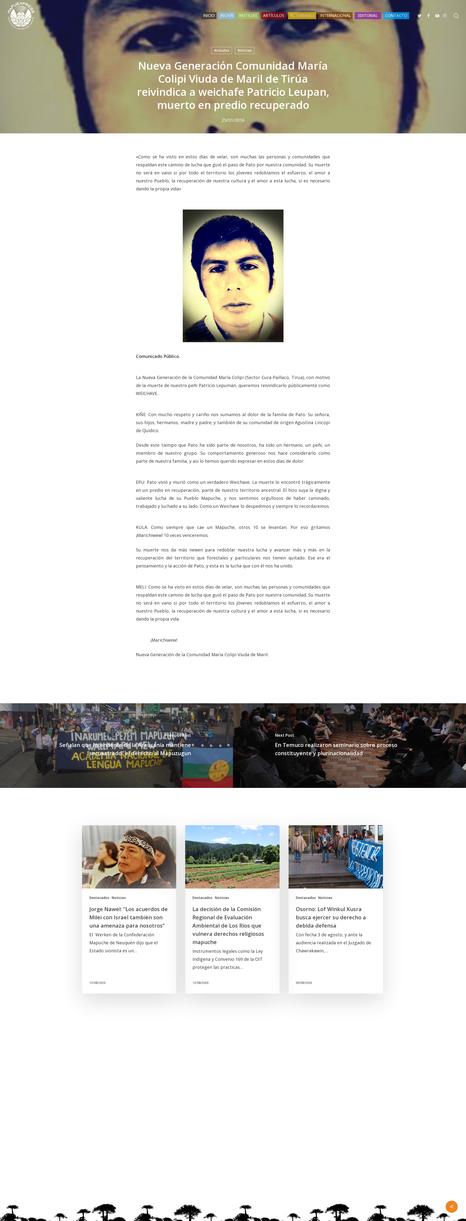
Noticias (245, 50)
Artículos (221, 50)
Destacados (99, 897)
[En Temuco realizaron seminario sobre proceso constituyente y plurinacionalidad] (349, 745)
